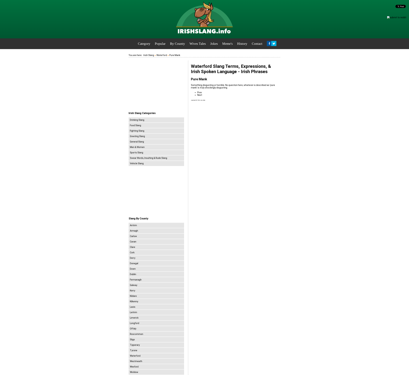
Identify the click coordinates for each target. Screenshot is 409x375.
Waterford (135, 356)
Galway (133, 285)
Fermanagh (136, 279)
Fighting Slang (137, 131)
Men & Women (137, 147)
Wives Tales (197, 44)
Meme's (227, 44)
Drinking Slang (137, 120)
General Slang (137, 141)
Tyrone (133, 350)
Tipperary (135, 345)
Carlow (133, 236)
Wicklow (134, 372)
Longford (134, 323)
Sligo (132, 339)
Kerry (132, 290)
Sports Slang (136, 152)
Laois (132, 307)
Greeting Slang (137, 136)
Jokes (214, 44)
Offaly (133, 328)
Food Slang (135, 125)
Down (133, 269)
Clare (132, 247)
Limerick (134, 317)
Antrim (133, 225)
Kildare (133, 296)
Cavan (133, 241)
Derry (132, 258)
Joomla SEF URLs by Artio (198, 100)
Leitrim (133, 312)
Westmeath (136, 361)
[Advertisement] (155, 86)
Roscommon (136, 334)
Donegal (134, 263)
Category (144, 44)
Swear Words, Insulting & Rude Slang (148, 158)
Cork (132, 252)
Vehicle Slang (137, 163)
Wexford (134, 366)
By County (177, 44)
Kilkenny (134, 301)
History (242, 44)
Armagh (134, 230)
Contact (257, 44)
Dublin (133, 274)
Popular (160, 44)
